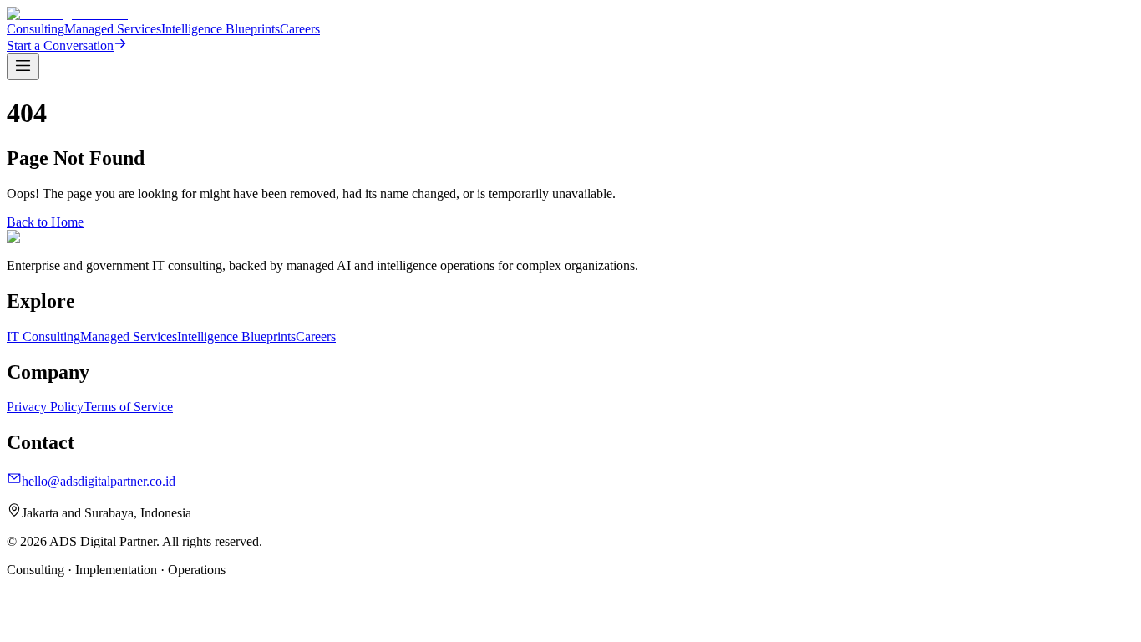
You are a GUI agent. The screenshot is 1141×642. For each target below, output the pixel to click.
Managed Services (112, 29)
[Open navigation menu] (23, 67)
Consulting (35, 29)
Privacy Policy (45, 407)
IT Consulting (43, 336)
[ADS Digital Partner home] (67, 14)
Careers (300, 29)
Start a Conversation (60, 45)
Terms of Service (128, 407)
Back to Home (45, 222)
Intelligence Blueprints (220, 29)
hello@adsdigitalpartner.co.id (98, 481)
